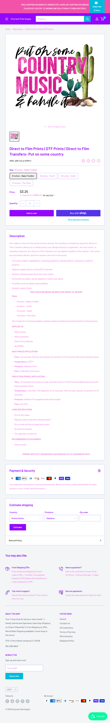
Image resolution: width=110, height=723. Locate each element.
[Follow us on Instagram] (17, 701)
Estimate (18, 527)
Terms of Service (68, 632)
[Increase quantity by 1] (37, 203)
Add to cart (31, 213)
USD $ (9, 689)
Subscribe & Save (97, 8)
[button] (60, 195)
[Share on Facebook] (83, 160)
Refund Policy (15, 540)
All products (18, 29)
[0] (102, 18)
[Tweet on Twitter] (93, 160)
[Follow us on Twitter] (12, 701)
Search (63, 619)
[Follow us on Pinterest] (22, 701)
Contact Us (65, 623)
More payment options (78, 219)
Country (13, 512)
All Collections (66, 627)
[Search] (87, 19)
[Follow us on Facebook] (7, 701)
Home (7, 29)
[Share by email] (98, 160)
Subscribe (14, 676)
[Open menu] (6, 19)
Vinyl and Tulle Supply (20, 161)
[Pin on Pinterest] (88, 160)
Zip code (84, 512)
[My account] (97, 18)
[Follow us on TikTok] (28, 701)
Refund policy (66, 636)
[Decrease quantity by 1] (23, 203)
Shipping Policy (67, 640)
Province (49, 512)
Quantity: (14, 203)
